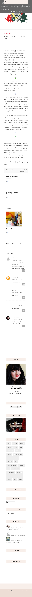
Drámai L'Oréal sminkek (16, 423)
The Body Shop (11, 472)
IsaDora (9, 454)
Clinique (22, 443)
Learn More (14, 11)
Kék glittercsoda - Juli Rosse (18, 535)
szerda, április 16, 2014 (17, 305)
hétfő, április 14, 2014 (17, 260)
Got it (20, 11)
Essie (21, 447)
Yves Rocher (19, 472)
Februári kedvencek (11, 229)
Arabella (7, 42)
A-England (7, 33)
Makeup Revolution (12, 465)
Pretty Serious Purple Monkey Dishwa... (12, 193)
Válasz (24, 270)
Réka (13, 258)
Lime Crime (10, 461)
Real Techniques (15, 468)
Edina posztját (18, 69)
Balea (9, 443)
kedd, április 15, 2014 (17, 292)
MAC (16, 461)
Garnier (17, 450)
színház (9, 479)
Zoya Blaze (9, 208)
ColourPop (10, 447)
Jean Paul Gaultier (18, 454)
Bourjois (15, 443)
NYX (8, 468)
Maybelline (21, 465)
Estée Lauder (10, 450)
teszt (15, 479)
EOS (16, 447)
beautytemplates (17, 590)
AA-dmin (15, 277)
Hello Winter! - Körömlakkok (14, 243)
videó (20, 479)
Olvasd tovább (16, 426)
